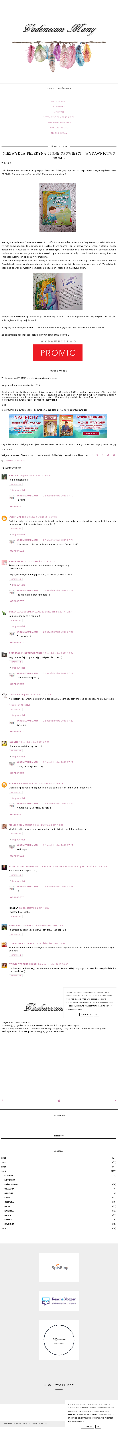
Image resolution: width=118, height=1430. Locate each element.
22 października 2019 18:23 (34, 908)
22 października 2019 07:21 (58, 590)
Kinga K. (14, 475)
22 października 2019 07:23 (58, 886)
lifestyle (59, 112)
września (9, 1189)
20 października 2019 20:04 (58, 653)
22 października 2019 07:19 (58, 495)
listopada (9, 1180)
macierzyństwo (59, 128)
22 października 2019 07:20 (58, 540)
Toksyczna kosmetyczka (25, 611)
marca (8, 1215)
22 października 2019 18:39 (49, 925)
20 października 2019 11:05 (40, 561)
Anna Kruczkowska (21, 925)
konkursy (59, 107)
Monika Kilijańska (20, 825)
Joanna (13, 742)
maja (7, 1206)
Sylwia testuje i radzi (23, 964)
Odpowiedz (16, 484)
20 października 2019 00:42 (35, 475)
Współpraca (64, 88)
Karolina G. (16, 561)
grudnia (8, 1176)
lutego (8, 1220)
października (11, 1184)
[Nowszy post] (2, 1100)
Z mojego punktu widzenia (25, 653)
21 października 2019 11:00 (92, 866)
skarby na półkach (21, 783)
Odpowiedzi (18, 490)
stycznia (9, 1224)
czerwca (9, 1202)
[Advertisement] (59, 1064)
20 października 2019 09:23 (42, 517)
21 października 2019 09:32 (50, 783)
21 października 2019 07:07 (34, 742)
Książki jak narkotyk (19, 705)
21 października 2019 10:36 (48, 825)
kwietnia (9, 1211)
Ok (98, 1427)
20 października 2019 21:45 (36, 694)
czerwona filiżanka (21, 943)
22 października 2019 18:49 (50, 943)
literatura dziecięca (59, 123)
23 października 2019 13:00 (53, 964)
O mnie (50, 88)
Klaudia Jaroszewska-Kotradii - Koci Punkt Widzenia (42, 866)
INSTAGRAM (59, 1115)
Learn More (88, 1427)
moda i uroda (59, 133)
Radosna (14, 694)
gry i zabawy (59, 101)
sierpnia (8, 1193)
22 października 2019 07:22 (58, 721)
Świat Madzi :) (17, 517)
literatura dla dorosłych (59, 117)
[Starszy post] (115, 1100)
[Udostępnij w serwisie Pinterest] (114, 456)
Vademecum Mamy (28, 495)
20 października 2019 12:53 (57, 611)
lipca (7, 1198)
